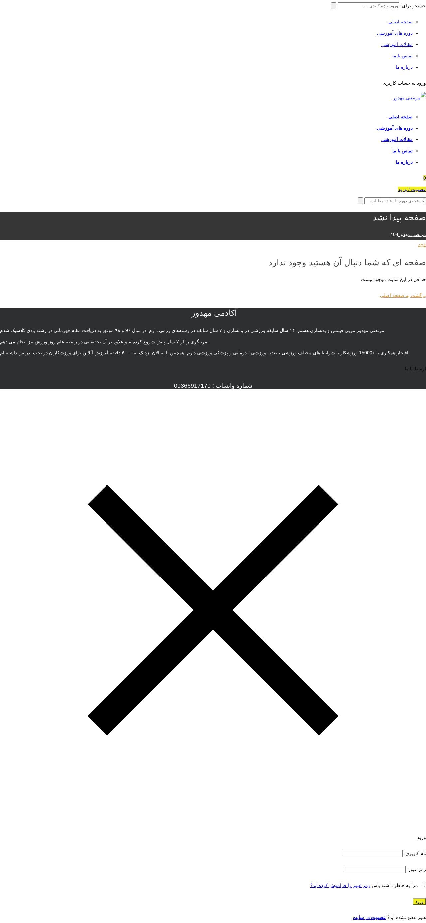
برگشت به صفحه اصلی (403, 295)
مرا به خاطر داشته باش (394, 885)
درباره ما (404, 67)
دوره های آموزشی (395, 33)
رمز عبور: (416, 869)
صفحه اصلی (400, 21)
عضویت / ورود (412, 189)
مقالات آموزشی (397, 44)
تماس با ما (402, 55)
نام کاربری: (414, 853)
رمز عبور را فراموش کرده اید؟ (340, 885)
